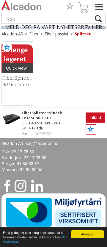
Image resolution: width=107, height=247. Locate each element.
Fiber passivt (57, 34)
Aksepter (87, 234)
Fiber (34, 34)
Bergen (9, 163)
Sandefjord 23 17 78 (21, 157)
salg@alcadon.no (42, 143)
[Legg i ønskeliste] (7, 46)
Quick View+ (17, 68)
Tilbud (95, 117)
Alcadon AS (12, 34)
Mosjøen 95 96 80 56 (22, 169)
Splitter (83, 34)
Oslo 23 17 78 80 (17, 151)
